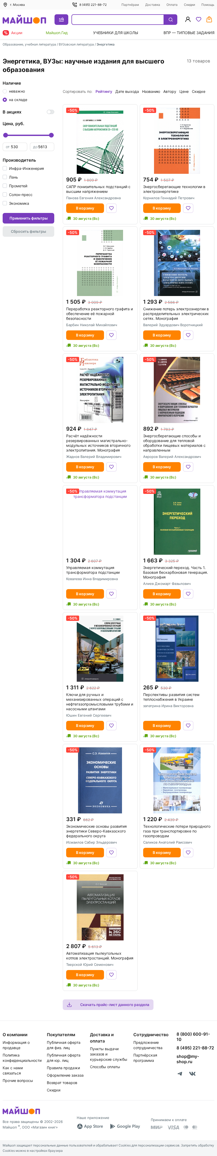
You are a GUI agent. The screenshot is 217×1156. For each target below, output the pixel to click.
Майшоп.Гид (57, 32)
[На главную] (24, 20)
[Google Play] (125, 1126)
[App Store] (90, 1126)
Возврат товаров (62, 1082)
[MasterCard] (185, 1127)
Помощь (207, 5)
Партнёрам (130, 5)
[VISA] (173, 1127)
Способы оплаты (105, 1066)
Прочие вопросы (18, 1080)
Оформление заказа (65, 1075)
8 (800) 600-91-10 (193, 1036)
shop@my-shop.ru (188, 1059)
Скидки (189, 5)
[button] (23, 168)
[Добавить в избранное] (111, 208)
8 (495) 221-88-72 (93, 5)
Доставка (152, 5)
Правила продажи (63, 1068)
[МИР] (157, 1127)
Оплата (172, 5)
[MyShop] (21, 1114)
